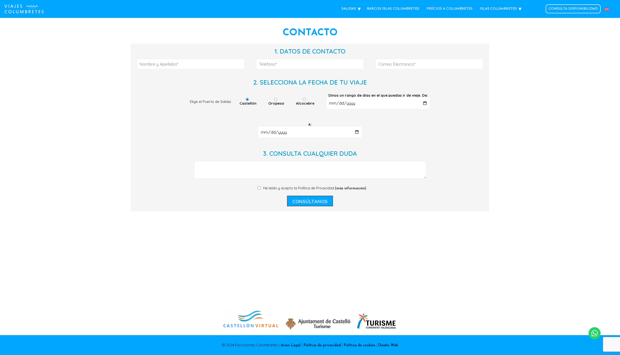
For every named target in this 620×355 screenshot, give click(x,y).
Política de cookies (360, 345)
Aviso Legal (291, 345)
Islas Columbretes (498, 9)
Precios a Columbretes (449, 9)
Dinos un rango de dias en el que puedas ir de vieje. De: (378, 95)
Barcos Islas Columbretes (393, 9)
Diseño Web (388, 345)
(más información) (350, 188)
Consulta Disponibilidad (573, 9)
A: (310, 125)
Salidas (348, 9)
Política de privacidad (322, 345)
